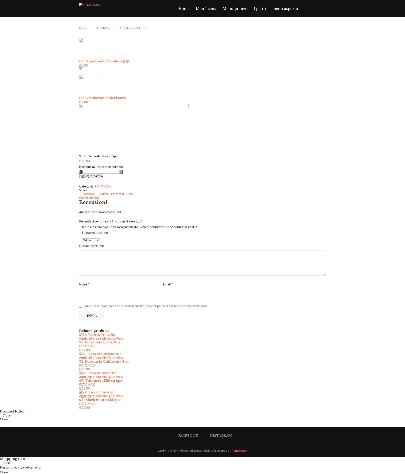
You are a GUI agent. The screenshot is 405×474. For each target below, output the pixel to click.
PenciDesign (240, 450)
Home (184, 9)
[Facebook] (305, 8)
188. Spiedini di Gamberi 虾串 (104, 61)
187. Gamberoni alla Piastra (102, 98)
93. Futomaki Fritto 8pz (100, 342)
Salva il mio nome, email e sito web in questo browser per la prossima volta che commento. (146, 306)
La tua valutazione (96, 232)
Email (168, 284)
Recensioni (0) (89, 198)
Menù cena (206, 9)
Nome (84, 284)
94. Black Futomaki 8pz (100, 400)
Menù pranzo (235, 9)
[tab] (202, 198)
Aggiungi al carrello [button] (93, 338)
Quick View (115, 338)
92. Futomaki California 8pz (104, 361)
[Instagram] (310, 8)
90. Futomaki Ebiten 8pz (100, 381)
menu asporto (285, 9)
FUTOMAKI (103, 28)
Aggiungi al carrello (91, 176)
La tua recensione (92, 246)
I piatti (260, 9)
